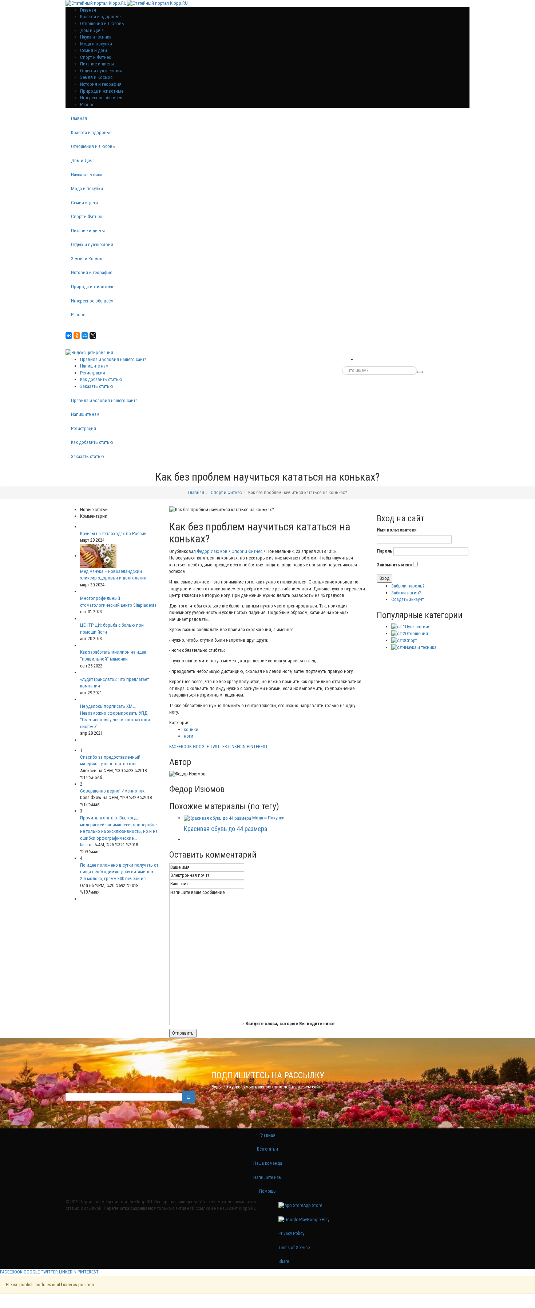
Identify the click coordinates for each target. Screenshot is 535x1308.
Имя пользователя (397, 530)
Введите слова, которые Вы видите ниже (289, 1023)
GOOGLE (201, 746)
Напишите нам (94, 366)
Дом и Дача (92, 30)
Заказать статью (96, 386)
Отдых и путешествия (101, 70)
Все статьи (267, 1149)
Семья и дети (93, 50)
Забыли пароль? (408, 586)
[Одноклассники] (77, 335)
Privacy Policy (291, 1233)
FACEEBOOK (180, 746)
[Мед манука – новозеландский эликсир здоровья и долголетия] (98, 555)
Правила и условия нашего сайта (113, 359)
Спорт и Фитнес (95, 57)
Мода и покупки (96, 44)
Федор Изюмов (212, 551)
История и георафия (101, 84)
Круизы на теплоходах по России (113, 533)
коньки (191, 729)
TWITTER (218, 746)
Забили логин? (406, 592)
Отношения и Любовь (102, 23)
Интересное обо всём (101, 97)
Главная (79, 118)
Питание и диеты (97, 64)
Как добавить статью (101, 379)
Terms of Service (294, 1247)
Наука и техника (95, 37)
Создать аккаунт (407, 599)
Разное (87, 104)
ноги (188, 736)
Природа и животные (101, 91)
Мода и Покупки (268, 817)
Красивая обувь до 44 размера (225, 828)
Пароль (384, 551)
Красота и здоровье (100, 16)
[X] (93, 335)
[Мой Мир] (85, 335)
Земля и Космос (96, 77)
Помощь (267, 1191)
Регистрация (92, 373)
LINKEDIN (237, 746)
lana (84, 844)
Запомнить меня (394, 564)
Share (283, 1261)
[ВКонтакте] (69, 335)
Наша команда (267, 1163)
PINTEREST (257, 746)
